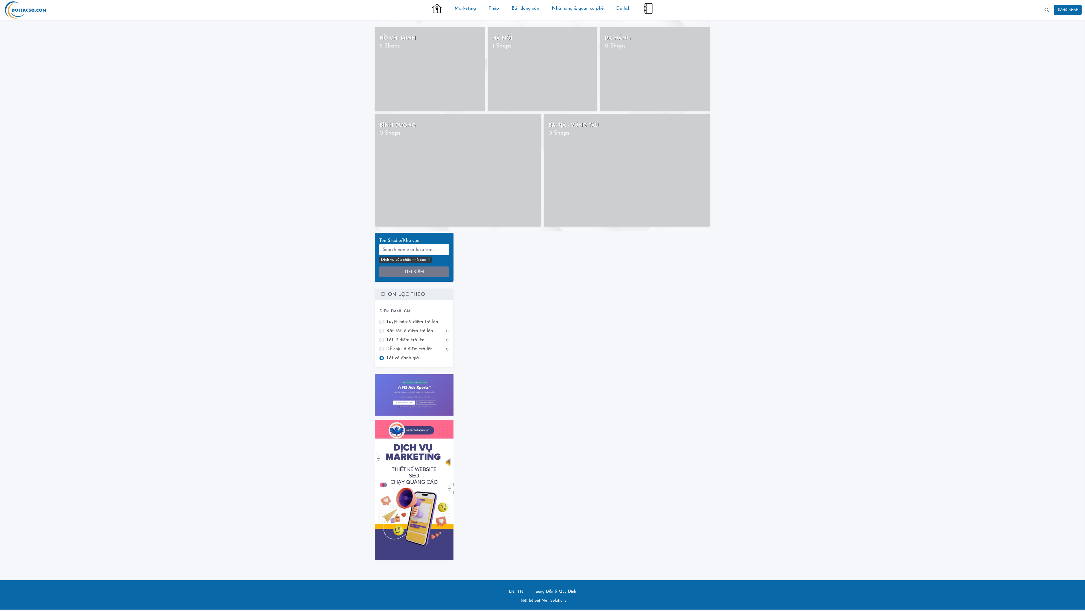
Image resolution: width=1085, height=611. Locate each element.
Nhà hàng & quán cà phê (578, 8)
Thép (494, 8)
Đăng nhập (1068, 10)
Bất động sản (525, 8)
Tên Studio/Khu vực (399, 240)
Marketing (465, 8)
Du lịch (623, 8)
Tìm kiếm (414, 272)
